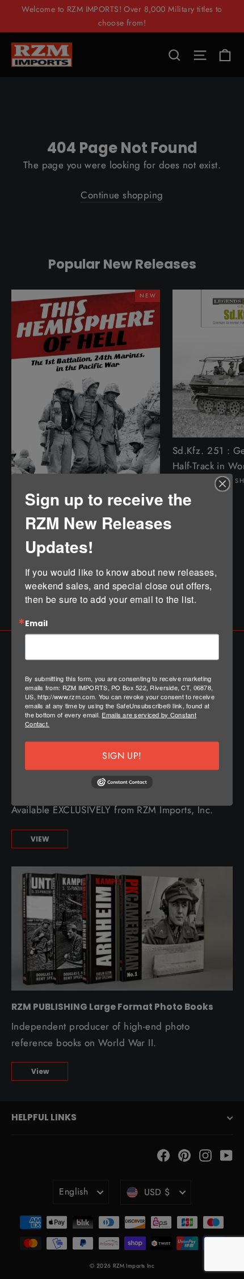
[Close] (222, 483)
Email (36, 623)
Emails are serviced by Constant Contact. (110, 719)
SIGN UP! (121, 755)
